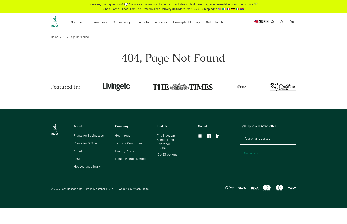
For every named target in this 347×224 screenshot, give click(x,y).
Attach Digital (141, 188)
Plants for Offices (86, 143)
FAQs (77, 158)
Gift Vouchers (97, 22)
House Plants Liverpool (131, 158)
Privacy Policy (124, 151)
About (78, 151)
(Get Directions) (167, 154)
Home (54, 37)
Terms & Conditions (129, 143)
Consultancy (122, 22)
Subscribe (251, 153)
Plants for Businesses (152, 22)
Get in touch (214, 22)
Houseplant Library (186, 22)
